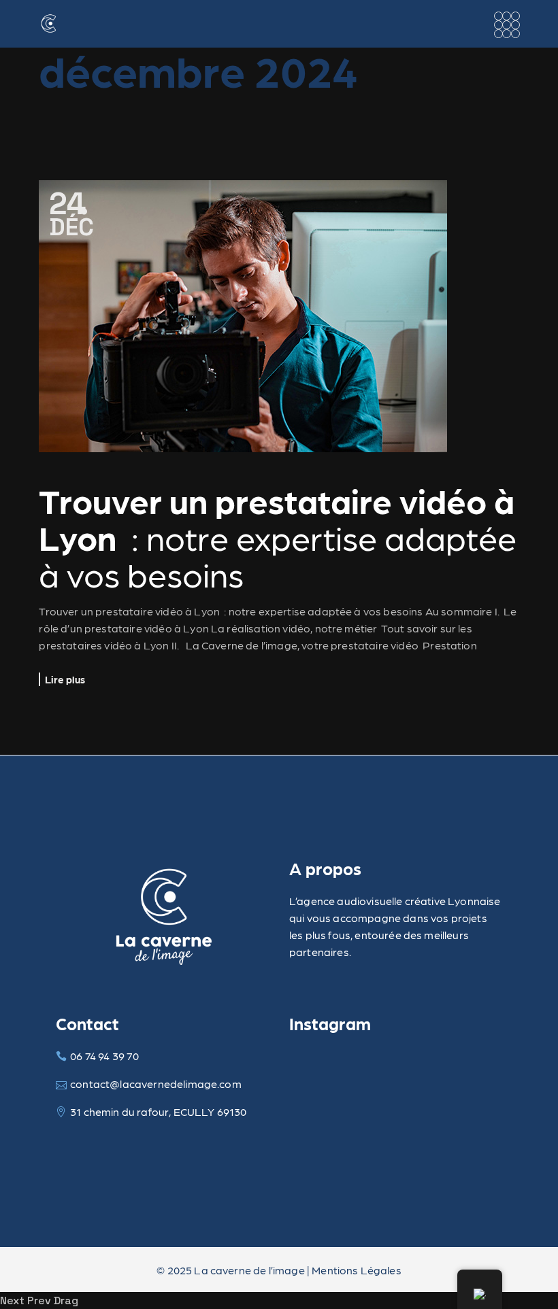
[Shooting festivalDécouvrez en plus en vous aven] (396, 1118)
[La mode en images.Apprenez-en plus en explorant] (469, 1118)
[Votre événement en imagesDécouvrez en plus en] (469, 1074)
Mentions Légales (356, 1269)
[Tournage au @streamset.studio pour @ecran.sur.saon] (322, 1074)
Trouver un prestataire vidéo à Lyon (277, 536)
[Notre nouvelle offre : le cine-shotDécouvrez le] (396, 1074)
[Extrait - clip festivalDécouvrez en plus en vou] (322, 1118)
